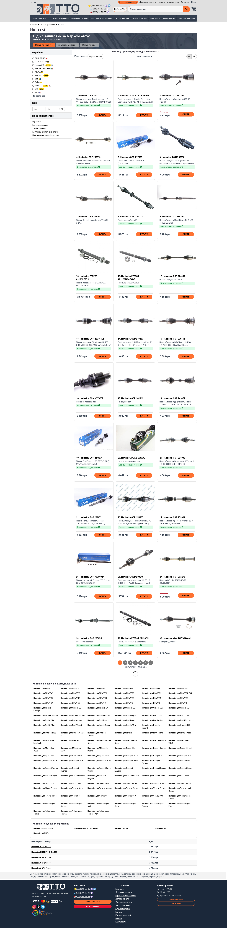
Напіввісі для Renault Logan (45, 776)
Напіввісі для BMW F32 (178, 698)
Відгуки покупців (122, 909)
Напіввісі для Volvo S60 (97, 796)
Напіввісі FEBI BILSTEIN (43, 828)
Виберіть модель (67, 45)
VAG (39, 89)
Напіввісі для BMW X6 (178, 703)
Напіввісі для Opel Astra (43, 756)
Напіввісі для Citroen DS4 (179, 708)
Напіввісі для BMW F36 (70, 703)
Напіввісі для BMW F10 (70, 698)
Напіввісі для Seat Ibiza (43, 783)
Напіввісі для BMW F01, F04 (180, 693)
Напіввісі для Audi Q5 (151, 688)
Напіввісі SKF (160, 828)
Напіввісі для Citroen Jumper (45, 715)
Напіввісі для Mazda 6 (70, 740)
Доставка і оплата (147, 2)
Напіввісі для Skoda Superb (45, 788)
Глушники (36, 122)
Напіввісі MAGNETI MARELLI (86, 828)
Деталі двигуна (122, 18)
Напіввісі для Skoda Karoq (126, 783)
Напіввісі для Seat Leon (71, 783)
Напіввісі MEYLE (121, 828)
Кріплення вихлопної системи (45, 132)
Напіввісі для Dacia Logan (125, 715)
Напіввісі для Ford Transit (71, 725)
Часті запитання (122, 905)
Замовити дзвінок (176, 900)
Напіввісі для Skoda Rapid (180, 783)
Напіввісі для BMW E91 (151, 693)
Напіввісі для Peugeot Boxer (99, 760)
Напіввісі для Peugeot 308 (180, 756)
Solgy (37, 82)
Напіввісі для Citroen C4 (97, 708)
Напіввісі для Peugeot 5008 (45, 760)
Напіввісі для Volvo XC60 (125, 796)
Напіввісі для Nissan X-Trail (180, 748)
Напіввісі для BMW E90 (124, 693)
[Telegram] (43, 907)
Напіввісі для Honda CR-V (125, 725)
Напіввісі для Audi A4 (70, 688)
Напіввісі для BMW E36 (178, 688)
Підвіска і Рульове (60, 18)
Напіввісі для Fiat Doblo (152, 715)
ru (31, 2)
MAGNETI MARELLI (43, 69)
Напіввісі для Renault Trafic (153, 776)
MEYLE (38, 72)
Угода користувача (123, 902)
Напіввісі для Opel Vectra (71, 756)
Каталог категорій (123, 915)
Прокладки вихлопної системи (45, 135)
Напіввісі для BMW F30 (124, 698)
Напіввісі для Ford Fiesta (98, 720)
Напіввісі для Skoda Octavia (154, 783)
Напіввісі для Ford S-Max (44, 725)
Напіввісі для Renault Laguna (154, 768)
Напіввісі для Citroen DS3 (152, 708)
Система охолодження (101, 18)
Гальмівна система (79, 18)
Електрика (155, 18)
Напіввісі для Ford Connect (72, 720)
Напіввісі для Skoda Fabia (98, 783)
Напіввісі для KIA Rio (123, 733)
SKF (37, 79)
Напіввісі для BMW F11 (97, 698)
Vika (37, 92)
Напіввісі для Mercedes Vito (154, 740)
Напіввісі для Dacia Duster (98, 715)
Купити (102, 115)
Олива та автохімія (186, 18)
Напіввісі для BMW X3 (124, 703)
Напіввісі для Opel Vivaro (98, 756)
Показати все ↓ (39, 96)
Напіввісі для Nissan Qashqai (154, 748)
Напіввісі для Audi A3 (42, 688)
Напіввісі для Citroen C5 (125, 708)
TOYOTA (41, 86)
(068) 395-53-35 (99, 9)
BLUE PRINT (40, 58)
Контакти (185, 2)
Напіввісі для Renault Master (73, 776)
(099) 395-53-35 (99, 12)
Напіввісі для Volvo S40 (71, 796)
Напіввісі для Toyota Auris (72, 788)
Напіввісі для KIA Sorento (152, 733)
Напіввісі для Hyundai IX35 (44, 733)
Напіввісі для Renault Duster (45, 768)
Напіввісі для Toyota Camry (126, 788)
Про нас (118, 918)
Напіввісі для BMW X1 (96, 703)
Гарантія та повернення (168, 2)
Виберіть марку (43, 45)
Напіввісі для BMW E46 (43, 693)
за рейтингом (95, 56)
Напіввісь (41, 847)
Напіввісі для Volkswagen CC (45, 803)
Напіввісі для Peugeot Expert (127, 760)
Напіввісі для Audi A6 (96, 688)
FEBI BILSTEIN (41, 62)
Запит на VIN (176, 904)
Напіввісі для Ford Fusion (152, 720)
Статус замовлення (128, 2)
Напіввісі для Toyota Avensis (99, 788)
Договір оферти (122, 899)
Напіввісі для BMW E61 (97, 693)
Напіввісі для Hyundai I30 (179, 725)
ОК (62, 109)
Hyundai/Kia (42, 65)
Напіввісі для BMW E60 (70, 693)
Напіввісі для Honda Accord (99, 725)
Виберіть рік (89, 45)
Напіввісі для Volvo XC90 (152, 796)
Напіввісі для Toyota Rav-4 (44, 796)
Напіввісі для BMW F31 (151, 698)
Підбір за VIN (119, 9)
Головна (33, 25)
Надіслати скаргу (92, 906)
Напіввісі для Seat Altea (179, 776)
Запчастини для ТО (40, 18)
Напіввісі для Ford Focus (125, 720)
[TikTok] (38, 907)
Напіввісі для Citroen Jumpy (73, 715)
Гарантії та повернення (125, 896)
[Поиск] (186, 9)
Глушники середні (40, 125)
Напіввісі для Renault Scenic (127, 776)
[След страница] (150, 662)
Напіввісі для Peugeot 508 (72, 760)
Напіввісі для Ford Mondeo (180, 720)
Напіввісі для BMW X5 (151, 703)
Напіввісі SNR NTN (41, 833)
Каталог (119, 912)
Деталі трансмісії (139, 18)
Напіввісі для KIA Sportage (180, 733)
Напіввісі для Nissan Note (125, 748)
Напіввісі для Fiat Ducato (179, 715)
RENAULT (41, 75)
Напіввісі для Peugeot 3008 (126, 756)
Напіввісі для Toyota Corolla (154, 788)
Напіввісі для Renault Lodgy (180, 768)
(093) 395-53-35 (97, 5)
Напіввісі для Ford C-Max (44, 720)
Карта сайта (120, 922)
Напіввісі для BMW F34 (43, 703)
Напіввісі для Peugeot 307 (153, 756)
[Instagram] (34, 907)
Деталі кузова (168, 18)
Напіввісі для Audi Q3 (124, 688)
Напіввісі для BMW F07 (43, 698)
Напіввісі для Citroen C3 (71, 708)
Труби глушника (39, 128)
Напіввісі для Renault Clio (179, 760)
